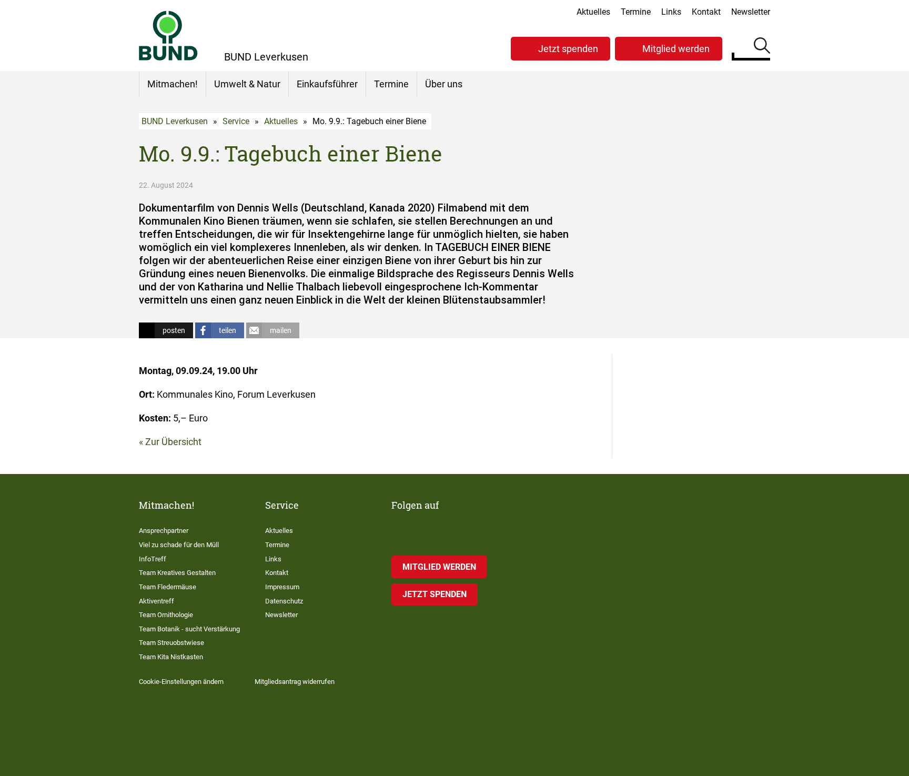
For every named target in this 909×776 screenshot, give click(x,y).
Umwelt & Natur (247, 83)
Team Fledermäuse (167, 587)
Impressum (282, 587)
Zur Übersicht (173, 441)
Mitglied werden (676, 48)
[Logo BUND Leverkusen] (168, 36)
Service (236, 121)
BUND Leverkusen (175, 121)
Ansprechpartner (163, 531)
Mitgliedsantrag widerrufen (295, 682)
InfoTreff (152, 559)
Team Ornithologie (166, 615)
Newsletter (750, 12)
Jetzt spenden (568, 48)
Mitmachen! (172, 83)
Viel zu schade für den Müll (179, 545)
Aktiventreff (156, 601)
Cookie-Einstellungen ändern (181, 682)
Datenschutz (284, 601)
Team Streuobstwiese (171, 643)
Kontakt (706, 12)
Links (671, 12)
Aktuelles (593, 12)
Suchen (762, 47)
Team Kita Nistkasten (171, 657)
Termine (636, 12)
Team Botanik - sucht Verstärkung (189, 629)
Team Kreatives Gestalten (177, 573)
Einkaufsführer (327, 83)
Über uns (443, 83)
